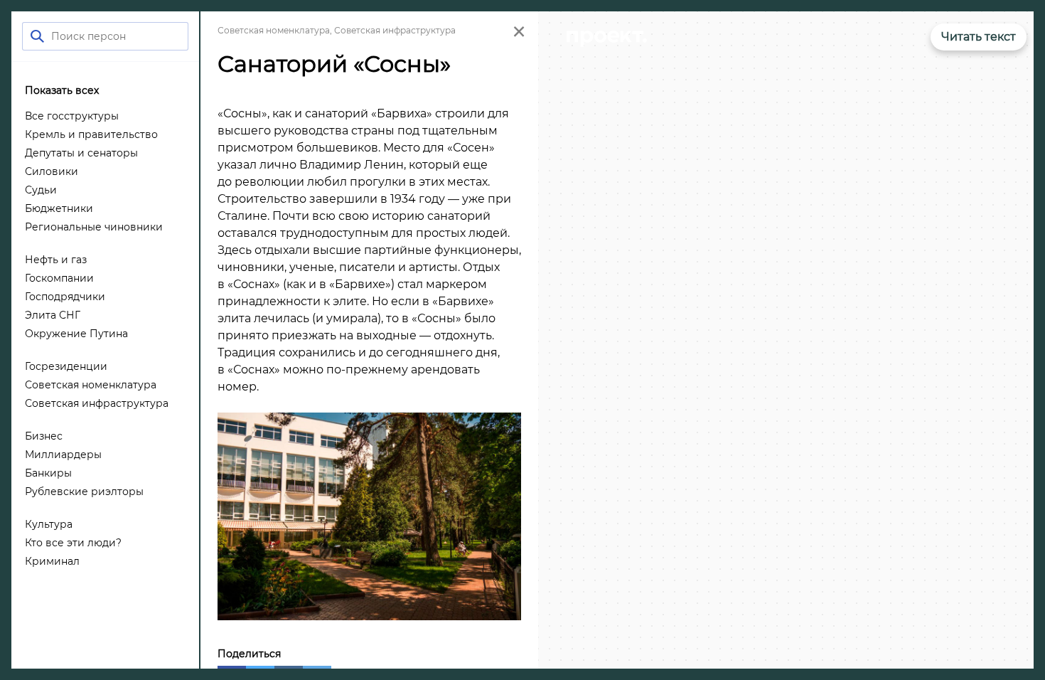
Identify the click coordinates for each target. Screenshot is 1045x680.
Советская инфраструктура (395, 30)
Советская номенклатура (274, 30)
